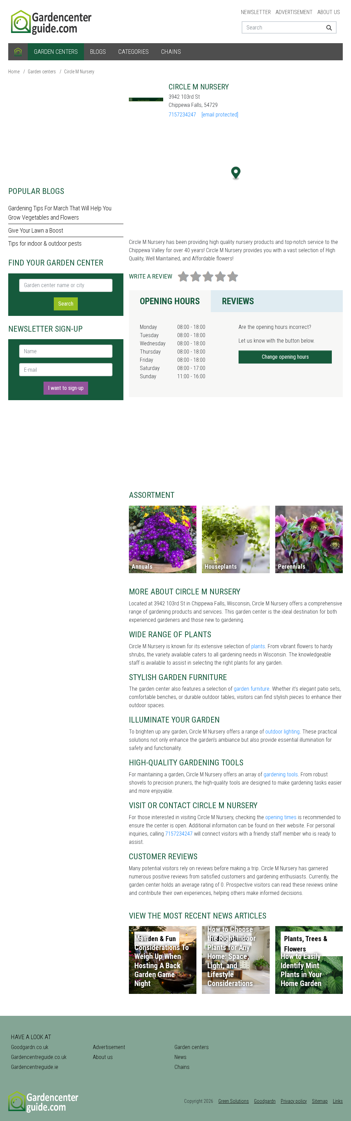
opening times (280, 817)
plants (258, 646)
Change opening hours (285, 357)
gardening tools (281, 774)
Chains (171, 51)
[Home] (18, 51)
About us (328, 12)
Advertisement (294, 12)
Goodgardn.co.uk (29, 1047)
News (180, 1057)
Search (65, 303)
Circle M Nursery (79, 71)
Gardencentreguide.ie (34, 1067)
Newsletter (256, 12)
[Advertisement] (65, 130)
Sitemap (320, 1101)
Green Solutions (233, 1101)
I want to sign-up (66, 388)
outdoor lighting (282, 731)
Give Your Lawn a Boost (35, 230)
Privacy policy (294, 1101)
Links (338, 1101)
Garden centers (56, 51)
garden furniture (251, 689)
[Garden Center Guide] (52, 21)
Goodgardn (265, 1101)
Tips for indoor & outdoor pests (45, 243)
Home (14, 71)
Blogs (98, 51)
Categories (133, 51)
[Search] (329, 27)
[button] (236, 174)
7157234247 (182, 114)
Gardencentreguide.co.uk (38, 1057)
